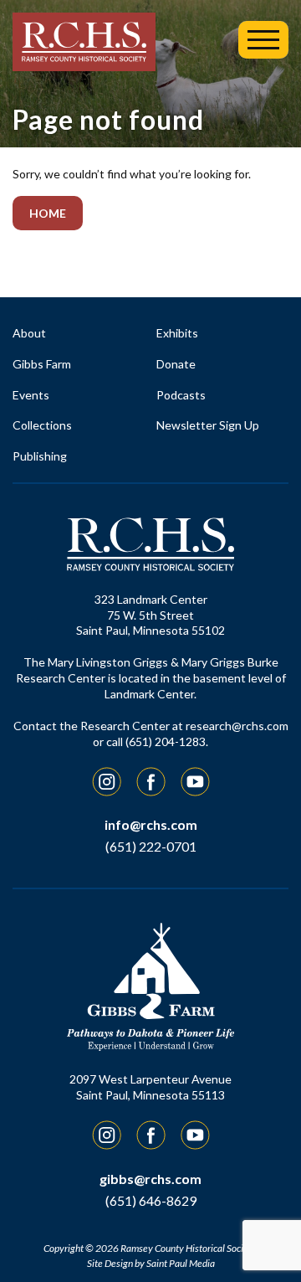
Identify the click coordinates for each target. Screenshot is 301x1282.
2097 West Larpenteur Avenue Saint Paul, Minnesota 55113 (150, 1087)
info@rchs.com (151, 824)
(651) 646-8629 (150, 1200)
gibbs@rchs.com (150, 1179)
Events (31, 395)
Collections (42, 425)
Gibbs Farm (42, 364)
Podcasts (181, 395)
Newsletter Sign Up (207, 425)
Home (47, 213)
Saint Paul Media (180, 1263)
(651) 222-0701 (150, 846)
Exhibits (177, 333)
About (29, 333)
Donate (176, 364)
